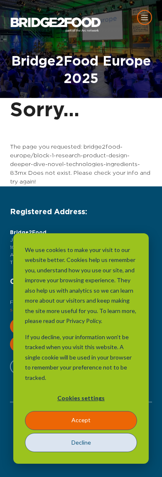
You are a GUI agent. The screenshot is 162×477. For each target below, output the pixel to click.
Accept (81, 419)
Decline (81, 442)
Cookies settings (81, 397)
